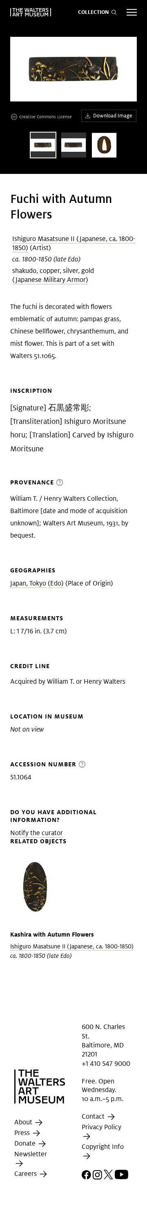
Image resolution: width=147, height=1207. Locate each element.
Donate (25, 1143)
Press (22, 1132)
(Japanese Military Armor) (50, 279)
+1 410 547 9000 (106, 1063)
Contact (94, 1116)
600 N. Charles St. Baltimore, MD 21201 (103, 1040)
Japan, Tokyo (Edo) (37, 583)
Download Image (112, 115)
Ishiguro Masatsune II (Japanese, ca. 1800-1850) (74, 243)
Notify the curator (36, 833)
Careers (26, 1174)
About (24, 1122)
